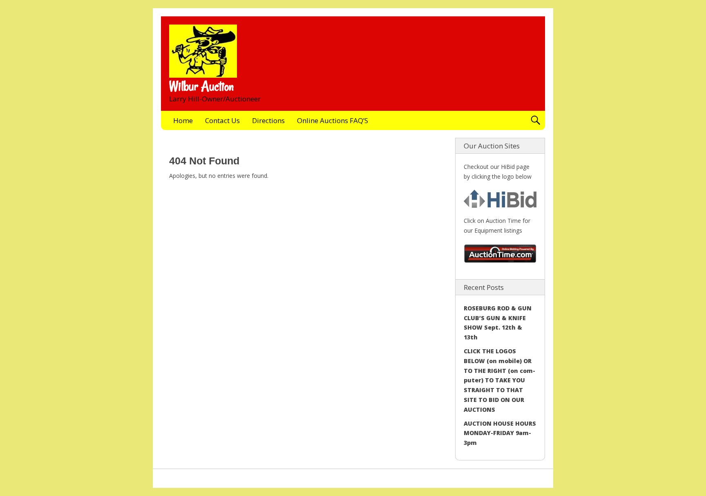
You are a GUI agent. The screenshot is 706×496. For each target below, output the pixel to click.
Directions (268, 120)
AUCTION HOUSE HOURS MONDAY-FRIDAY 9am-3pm (500, 433)
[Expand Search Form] (535, 120)
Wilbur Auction (201, 86)
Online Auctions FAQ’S (332, 120)
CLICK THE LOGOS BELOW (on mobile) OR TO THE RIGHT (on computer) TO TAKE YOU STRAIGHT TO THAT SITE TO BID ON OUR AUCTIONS (499, 380)
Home (183, 120)
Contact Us (222, 120)
